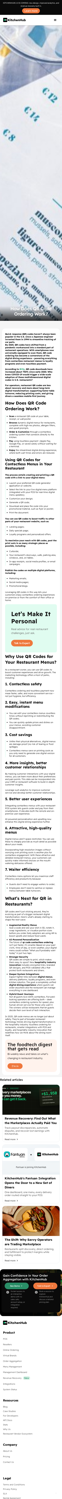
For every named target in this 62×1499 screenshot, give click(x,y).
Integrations (9, 1384)
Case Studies (9, 1411)
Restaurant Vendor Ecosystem (18, 1433)
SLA (5, 1493)
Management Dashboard (15, 1372)
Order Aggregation (12, 1361)
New (26, 1378)
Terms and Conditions (14, 1484)
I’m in (15, 1066)
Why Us (7, 1429)
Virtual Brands (10, 1355)
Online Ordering (11, 1350)
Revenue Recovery (12, 1378)
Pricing (6, 1456)
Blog (5, 1406)
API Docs (7, 1420)
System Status (10, 1389)
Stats (5, 1424)
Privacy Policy (10, 1489)
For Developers (10, 1415)
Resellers (7, 1344)
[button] (55, 20)
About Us (7, 1451)
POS (5, 1339)
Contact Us (8, 1462)
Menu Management (12, 1366)
